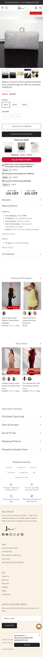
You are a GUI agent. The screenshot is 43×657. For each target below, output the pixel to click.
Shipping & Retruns (9, 206)
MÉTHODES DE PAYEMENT (13, 562)
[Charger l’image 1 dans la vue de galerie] (21, 39)
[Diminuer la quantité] (4, 116)
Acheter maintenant (21, 134)
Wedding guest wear (21, 477)
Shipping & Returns (11, 441)
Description (6, 200)
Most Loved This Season (21, 278)
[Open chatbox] (39, 626)
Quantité (5, 111)
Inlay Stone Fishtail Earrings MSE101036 (18, 181)
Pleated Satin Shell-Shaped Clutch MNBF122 (19, 174)
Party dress (33, 467)
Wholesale (6, 594)
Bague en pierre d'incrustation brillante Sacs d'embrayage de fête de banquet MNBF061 (19, 165)
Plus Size (9, 467)
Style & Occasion (10, 424)
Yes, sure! (27, 645)
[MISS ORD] (21, 7)
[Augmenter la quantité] (18, 116)
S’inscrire (9, 625)
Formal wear (11, 472)
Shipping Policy (8, 234)
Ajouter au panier (21, 126)
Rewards (5, 583)
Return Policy (7, 247)
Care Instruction (8, 254)
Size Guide (6, 559)
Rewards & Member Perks (15, 449)
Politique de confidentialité (10, 640)
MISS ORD (10, 649)
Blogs (4, 591)
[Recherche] (7, 7)
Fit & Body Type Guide (13, 416)
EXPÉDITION (7, 552)
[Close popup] (39, 635)
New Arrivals (21, 344)
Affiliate (5, 587)
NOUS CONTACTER (10, 548)
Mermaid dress (23, 472)
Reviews (5, 580)
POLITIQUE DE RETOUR (11, 555)
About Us (5, 576)
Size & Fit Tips (9, 433)
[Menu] (2, 7)
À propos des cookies (8, 643)
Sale (34, 472)
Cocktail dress (21, 467)
